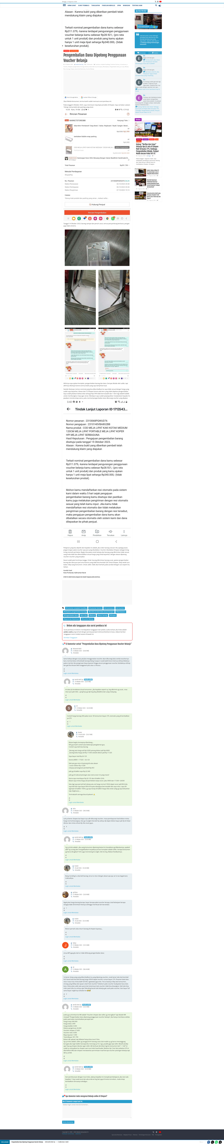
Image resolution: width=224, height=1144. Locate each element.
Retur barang (66, 69)
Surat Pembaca (83, 5)
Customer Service (114, 64)
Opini (119, 5)
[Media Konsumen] (64, 5)
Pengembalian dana (114, 66)
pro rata (122, 66)
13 (200, 1142)
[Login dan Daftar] (160, 5)
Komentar (143, 53)
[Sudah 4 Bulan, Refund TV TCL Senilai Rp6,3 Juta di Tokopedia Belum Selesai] (140, 169)
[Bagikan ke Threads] (220, 1142)
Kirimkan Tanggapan (70, 638)
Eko (144, 56)
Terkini (156, 53)
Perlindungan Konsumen (145, 1135)
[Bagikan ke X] (212, 1142)
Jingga (149, 155)
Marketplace (106, 66)
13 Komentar (89, 64)
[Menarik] (65, 669)
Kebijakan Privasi (127, 1135)
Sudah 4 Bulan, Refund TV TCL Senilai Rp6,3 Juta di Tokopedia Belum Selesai (153, 172)
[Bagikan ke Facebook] (208, 1142)
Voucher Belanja (90, 69)
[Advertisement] (97, 82)
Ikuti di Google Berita (72, 97)
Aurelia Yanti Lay (79, 64)
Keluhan (66, 51)
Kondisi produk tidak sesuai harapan (93, 66)
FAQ (153, 1135)
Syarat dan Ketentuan (80, 69)
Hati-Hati (139, 139)
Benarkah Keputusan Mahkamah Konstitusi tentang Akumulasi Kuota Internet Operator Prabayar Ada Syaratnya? (153, 183)
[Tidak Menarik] (65, 671)
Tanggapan (95, 5)
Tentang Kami (137, 5)
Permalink (76, 653)
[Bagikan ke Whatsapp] (216, 1142)
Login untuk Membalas (71, 673)
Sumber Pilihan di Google (89, 97)
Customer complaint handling (102, 64)
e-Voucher (120, 608)
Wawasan (126, 5)
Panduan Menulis (108, 5)
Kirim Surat (72, 5)
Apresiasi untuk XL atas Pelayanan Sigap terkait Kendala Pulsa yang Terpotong (147, 73)
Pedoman (135, 1135)
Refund (126, 66)
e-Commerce (123, 64)
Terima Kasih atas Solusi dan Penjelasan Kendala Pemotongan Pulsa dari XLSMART (147, 61)
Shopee (72, 69)
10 (147, 188)
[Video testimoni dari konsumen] (148, 21)
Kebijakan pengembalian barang (76, 66)
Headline (145, 139)
